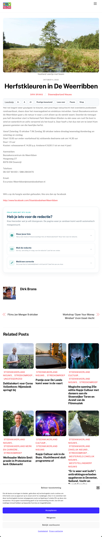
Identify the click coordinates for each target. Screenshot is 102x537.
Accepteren (51, 510)
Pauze (72, 102)
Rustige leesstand (44, 102)
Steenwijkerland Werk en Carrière (17, 448)
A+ (31, 102)
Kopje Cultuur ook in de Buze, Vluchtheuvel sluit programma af (51, 457)
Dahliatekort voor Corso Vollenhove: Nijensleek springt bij (18, 387)
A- (18, 102)
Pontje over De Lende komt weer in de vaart (49, 381)
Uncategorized (13, 379)
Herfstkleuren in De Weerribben (51, 86)
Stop (82, 102)
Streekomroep (23, 375)
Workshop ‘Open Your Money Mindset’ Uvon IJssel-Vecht (79, 316)
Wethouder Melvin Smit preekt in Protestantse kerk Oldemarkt (17, 461)
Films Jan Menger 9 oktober (23, 314)
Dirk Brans (36, 94)
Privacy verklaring (56, 531)
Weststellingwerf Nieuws (80, 465)
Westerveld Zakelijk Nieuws (81, 458)
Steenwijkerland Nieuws (60, 94)
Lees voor (61, 102)
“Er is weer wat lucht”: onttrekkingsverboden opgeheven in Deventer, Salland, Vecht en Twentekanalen (82, 477)
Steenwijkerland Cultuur (79, 374)
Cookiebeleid (43, 531)
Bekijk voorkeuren (51, 525)
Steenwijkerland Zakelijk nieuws (79, 448)
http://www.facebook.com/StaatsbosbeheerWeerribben (30, 200)
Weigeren (51, 517)
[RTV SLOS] (7, 8)
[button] (98, 487)
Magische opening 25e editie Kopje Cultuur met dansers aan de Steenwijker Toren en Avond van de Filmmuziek (83, 395)
